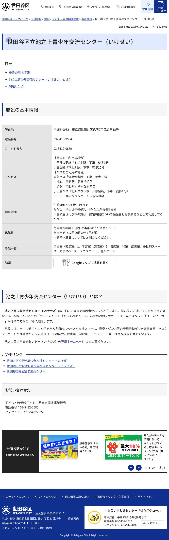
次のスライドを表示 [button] (141, 467)
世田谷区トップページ (15, 19)
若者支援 (87, 19)
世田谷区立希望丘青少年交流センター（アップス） (41, 366)
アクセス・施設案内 (101, 6)
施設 (47, 19)
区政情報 (36, 19)
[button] (47, 6)
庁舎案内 (73, 518)
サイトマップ (145, 496)
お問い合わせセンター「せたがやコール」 (136, 510)
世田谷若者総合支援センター (26, 371)
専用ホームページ (73, 341)
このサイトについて (17, 496)
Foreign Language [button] (73, 6)
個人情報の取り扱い (77, 496)
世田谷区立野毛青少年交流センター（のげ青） (38, 360)
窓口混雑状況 (128, 6)
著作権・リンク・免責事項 (113, 496)
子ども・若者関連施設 (65, 19)
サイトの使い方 (47, 496)
